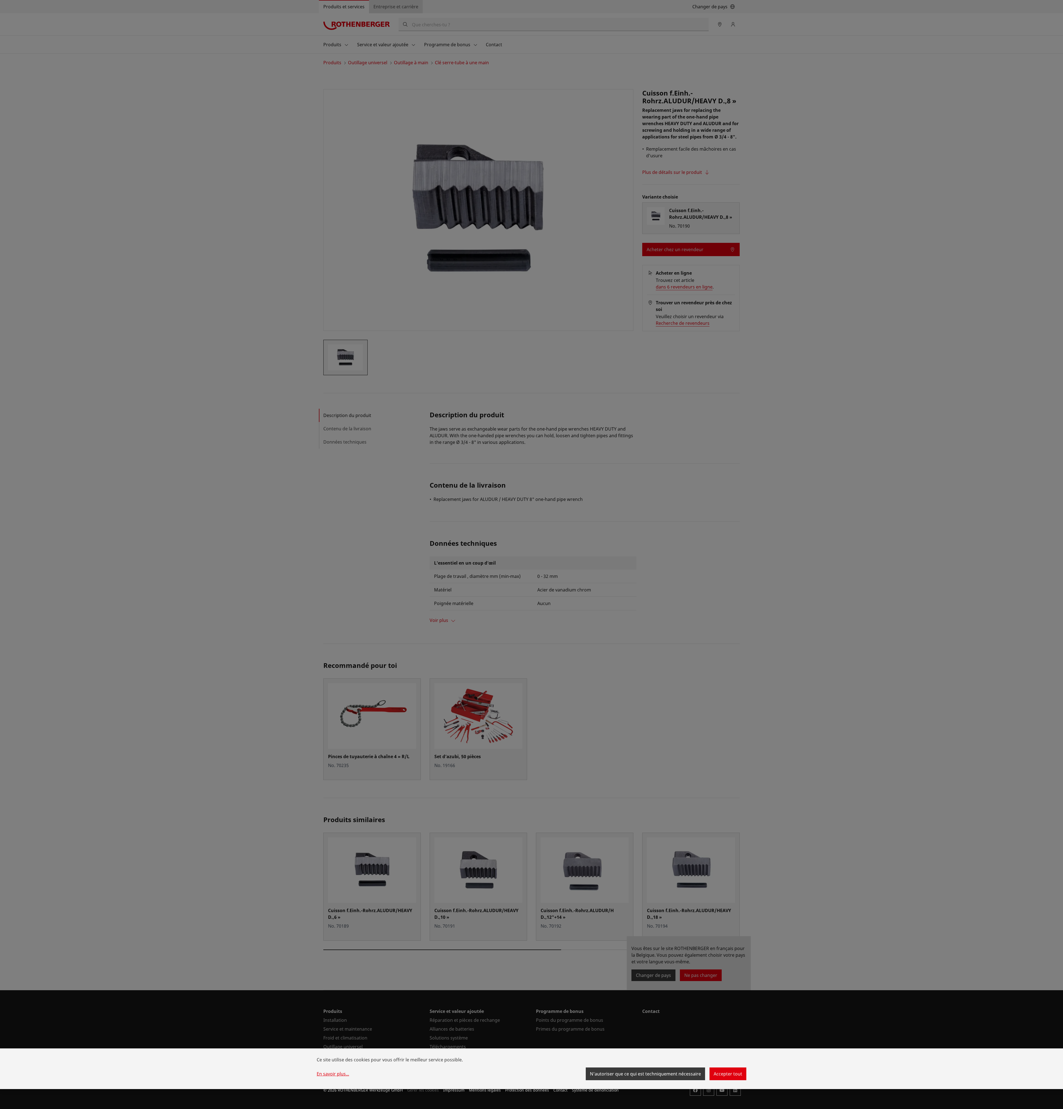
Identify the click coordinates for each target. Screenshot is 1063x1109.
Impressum (454, 1090)
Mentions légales (485, 1090)
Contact (560, 1090)
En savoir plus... (333, 1074)
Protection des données (527, 1090)
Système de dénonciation (595, 1090)
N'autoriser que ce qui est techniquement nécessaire (645, 1074)
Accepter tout (728, 1074)
